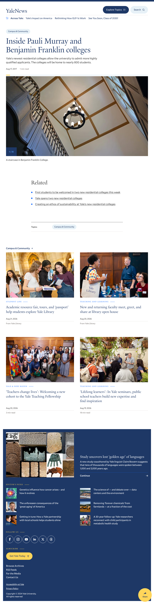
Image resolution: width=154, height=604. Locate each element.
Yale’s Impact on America (39, 18)
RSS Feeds (11, 569)
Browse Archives (15, 565)
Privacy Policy (12, 588)
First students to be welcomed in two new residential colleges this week (77, 192)
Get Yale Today (17, 556)
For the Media (13, 573)
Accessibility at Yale (15, 584)
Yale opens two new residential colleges (58, 198)
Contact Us (12, 577)
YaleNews (16, 12)
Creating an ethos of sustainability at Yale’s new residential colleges (75, 204)
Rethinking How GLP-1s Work (70, 18)
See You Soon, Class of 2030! (103, 18)
